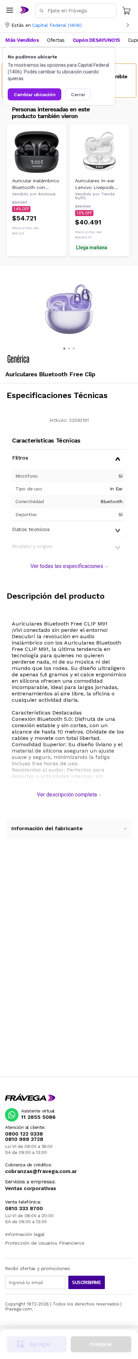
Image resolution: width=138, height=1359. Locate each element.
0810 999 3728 (24, 1139)
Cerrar (78, 94)
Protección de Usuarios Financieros (44, 1243)
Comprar (101, 1344)
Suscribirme (86, 1282)
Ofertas (56, 40)
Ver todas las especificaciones (66, 566)
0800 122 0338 (24, 1134)
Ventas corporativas (30, 1188)
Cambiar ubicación (34, 94)
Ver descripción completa (67, 794)
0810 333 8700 (24, 1208)
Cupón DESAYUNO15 (96, 40)
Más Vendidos (22, 40)
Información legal (25, 1234)
